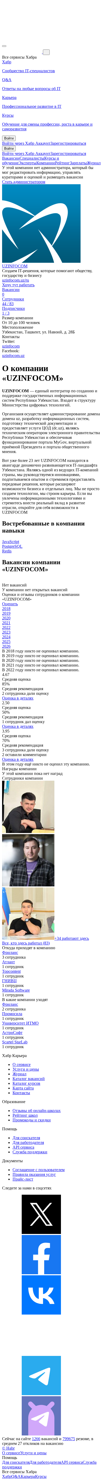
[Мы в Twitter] (41, 1232)
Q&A (16, 1476)
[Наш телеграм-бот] (41, 1434)
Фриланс (10, 952)
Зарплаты (78, 163)
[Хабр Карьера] (22, 52)
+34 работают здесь (71, 938)
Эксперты (27, 163)
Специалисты (32, 158)
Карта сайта (23, 1088)
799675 (69, 1439)
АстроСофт (12, 1032)
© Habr (8, 1448)
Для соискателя (26, 1138)
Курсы (41, 1476)
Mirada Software (16, 990)
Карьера (28, 1476)
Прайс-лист (23, 1179)
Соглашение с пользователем (39, 1169)
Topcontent (11, 971)
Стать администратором (23, 182)
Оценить (10, 604)
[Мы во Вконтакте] (41, 1313)
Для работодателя (28, 1142)
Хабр (6, 1476)
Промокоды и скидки (32, 1120)
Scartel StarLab (14, 1042)
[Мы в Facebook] (41, 1273)
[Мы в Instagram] (41, 1353)
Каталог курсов (26, 1083)
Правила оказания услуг (34, 1174)
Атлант (8, 962)
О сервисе (22, 1064)
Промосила (12, 1013)
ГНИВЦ (9, 981)
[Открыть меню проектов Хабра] (4, 46)
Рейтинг (62, 163)
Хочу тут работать (18, 285)
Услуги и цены (26, 1069)
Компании (45, 163)
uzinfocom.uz (13, 355)
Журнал (94, 163)
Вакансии (11, 158)
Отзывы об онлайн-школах (37, 1110)
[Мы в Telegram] (41, 1393)
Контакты (21, 1093)
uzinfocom (11, 346)
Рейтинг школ (25, 1115)
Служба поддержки (30, 1152)
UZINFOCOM (14, 266)
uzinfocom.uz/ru (15, 280)
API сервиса (23, 1147)
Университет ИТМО (20, 1023)
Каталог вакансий (29, 1078)
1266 (36, 1439)
